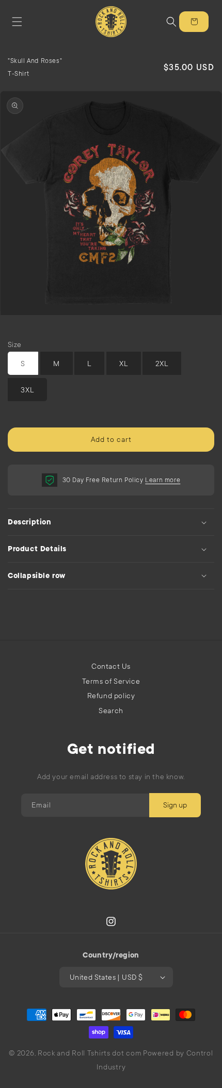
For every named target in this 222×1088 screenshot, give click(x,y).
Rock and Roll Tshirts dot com (89, 1053)
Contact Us (111, 666)
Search (111, 710)
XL (123, 363)
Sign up (175, 805)
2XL (161, 363)
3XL (27, 390)
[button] (17, 21)
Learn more (162, 480)
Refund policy (111, 695)
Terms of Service (111, 681)
